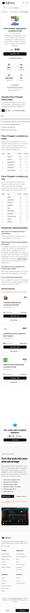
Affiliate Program (5, 567)
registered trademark (16, 598)
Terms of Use (5, 588)
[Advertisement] (15, 403)
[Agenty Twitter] (5, 546)
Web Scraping (5, 554)
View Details (13, 320)
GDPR (2, 591)
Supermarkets (14, 12)
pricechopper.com (15, 90)
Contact (3, 580)
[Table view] (3, 110)
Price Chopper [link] (24, 12)
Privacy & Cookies (6, 585)
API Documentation (21, 556)
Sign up (18, 577)
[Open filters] (4, 7)
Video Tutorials (20, 564)
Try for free (15, 440)
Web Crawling (5, 559)
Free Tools (19, 570)
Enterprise (4, 564)
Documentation (20, 554)
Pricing (3, 562)
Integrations (19, 567)
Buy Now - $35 (15, 378)
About (3, 577)
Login (17, 580)
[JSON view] (6, 110)
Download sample (16, 58)
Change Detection (6, 556)
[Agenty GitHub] (2, 546)
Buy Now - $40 (15, 54)
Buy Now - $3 (15, 316)
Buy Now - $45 (15, 347)
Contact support (22, 259)
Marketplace (4, 12)
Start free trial (6, 496)
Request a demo (21, 496)
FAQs (17, 562)
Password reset (20, 583)
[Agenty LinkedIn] (8, 546)
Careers (3, 583)
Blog (17, 559)
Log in (8, 610)
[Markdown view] (9, 110)
